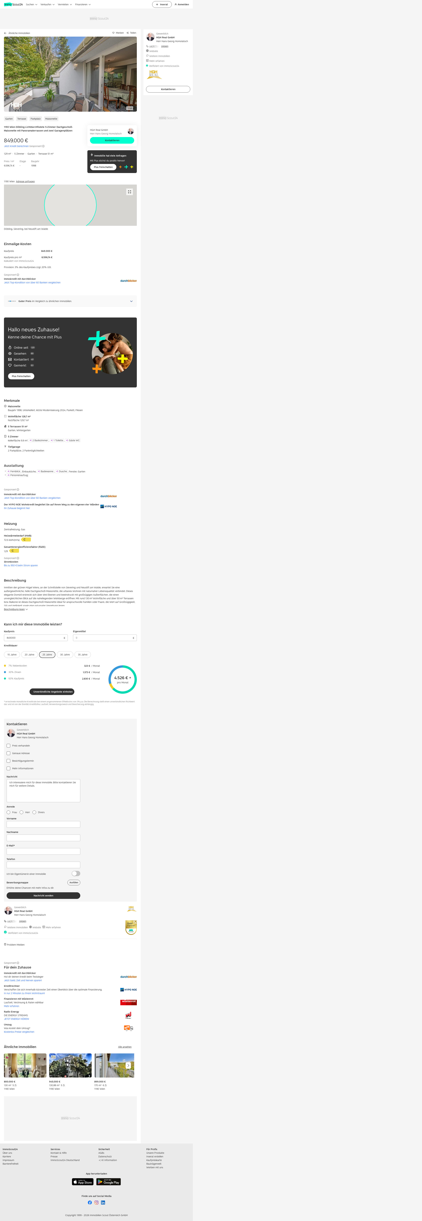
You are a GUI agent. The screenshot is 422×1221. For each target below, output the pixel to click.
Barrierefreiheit (10, 1163)
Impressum (8, 1160)
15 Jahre (11, 654)
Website (36, 927)
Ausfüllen (74, 882)
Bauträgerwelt (153, 1163)
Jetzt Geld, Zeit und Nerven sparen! (23, 980)
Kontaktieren (112, 140)
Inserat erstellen (154, 1156)
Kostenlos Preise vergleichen (19, 1031)
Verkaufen (46, 4)
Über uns (7, 1152)
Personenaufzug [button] (19, 475)
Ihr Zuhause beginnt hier (17, 508)
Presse (54, 1156)
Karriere (7, 1156)
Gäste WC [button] (74, 440)
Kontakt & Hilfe (59, 1152)
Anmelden (183, 4)
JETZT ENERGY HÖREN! (16, 1018)
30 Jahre (65, 654)
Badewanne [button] (47, 471)
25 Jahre (47, 654)
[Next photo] (126, 74)
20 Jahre (29, 654)
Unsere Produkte (155, 1152)
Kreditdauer (10, 645)
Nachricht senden (43, 895)
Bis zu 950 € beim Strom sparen (21, 565)
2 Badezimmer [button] (40, 440)
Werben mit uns (154, 1167)
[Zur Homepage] (13, 4)
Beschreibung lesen (14, 609)
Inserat (164, 4)
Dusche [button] (63, 471)
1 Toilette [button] (58, 440)
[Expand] (129, 192)
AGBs (101, 1152)
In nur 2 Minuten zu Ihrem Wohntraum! (24, 993)
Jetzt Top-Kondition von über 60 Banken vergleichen (32, 282)
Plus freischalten (103, 167)
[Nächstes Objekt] (128, 1065)
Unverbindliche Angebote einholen (53, 691)
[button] (70, 74)
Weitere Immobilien (17, 927)
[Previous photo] (14, 74)
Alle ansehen (125, 1046)
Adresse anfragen (25, 181)
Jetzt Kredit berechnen (16, 146)
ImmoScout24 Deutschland (65, 1160)
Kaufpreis (9, 631)
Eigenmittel (79, 631)
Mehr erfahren (53, 927)
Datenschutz (105, 1156)
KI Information (109, 1160)
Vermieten (63, 4)
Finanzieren (81, 4)
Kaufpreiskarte (154, 1160)
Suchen (30, 4)
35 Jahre (82, 654)
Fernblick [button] (15, 471)
